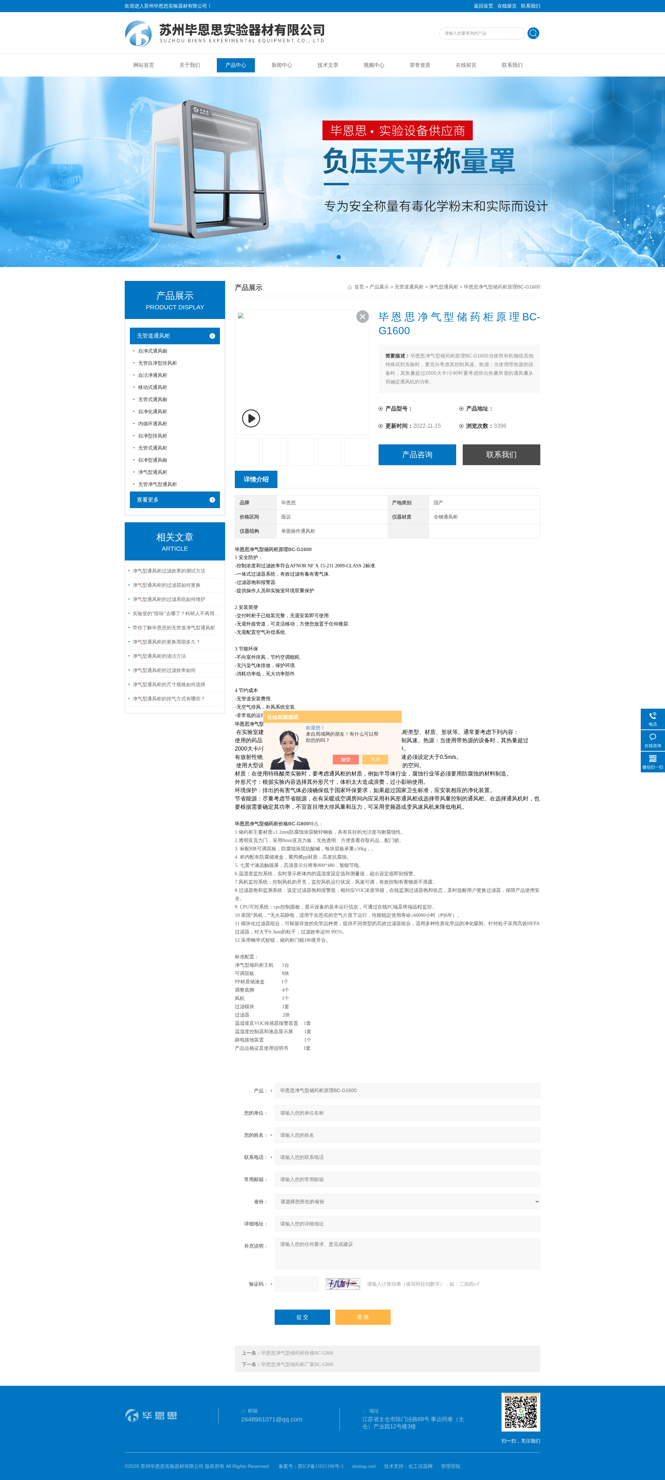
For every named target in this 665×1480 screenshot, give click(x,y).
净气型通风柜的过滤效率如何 (164, 670)
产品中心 (235, 65)
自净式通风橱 (152, 351)
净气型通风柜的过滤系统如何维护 (169, 599)
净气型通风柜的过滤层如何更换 (167, 585)
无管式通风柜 (152, 448)
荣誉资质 (420, 65)
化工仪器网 (420, 1466)
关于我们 (189, 65)
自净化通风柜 (152, 411)
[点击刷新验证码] (343, 1284)
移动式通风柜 (152, 387)
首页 (359, 287)
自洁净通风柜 (152, 375)
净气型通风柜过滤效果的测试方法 (169, 571)
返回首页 (483, 6)
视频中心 (374, 65)
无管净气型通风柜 (157, 484)
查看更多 (148, 500)
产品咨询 (417, 454)
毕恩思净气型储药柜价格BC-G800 (297, 1353)
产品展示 (379, 287)
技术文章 (328, 65)
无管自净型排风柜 (157, 363)
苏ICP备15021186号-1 (321, 1466)
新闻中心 (282, 65)
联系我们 (530, 6)
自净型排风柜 (152, 435)
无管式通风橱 (152, 399)
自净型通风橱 (152, 460)
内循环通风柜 (152, 423)
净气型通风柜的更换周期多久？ (167, 642)
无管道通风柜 (153, 336)
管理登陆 (450, 1466)
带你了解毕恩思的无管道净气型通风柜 (174, 627)
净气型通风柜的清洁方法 (159, 656)
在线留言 (507, 6)
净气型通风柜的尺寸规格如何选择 (169, 684)
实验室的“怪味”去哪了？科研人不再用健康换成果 (176, 613)
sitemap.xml (364, 1466)
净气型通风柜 (152, 472)
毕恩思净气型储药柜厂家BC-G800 (297, 1364)
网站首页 (143, 65)
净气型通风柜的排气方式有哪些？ (169, 698)
